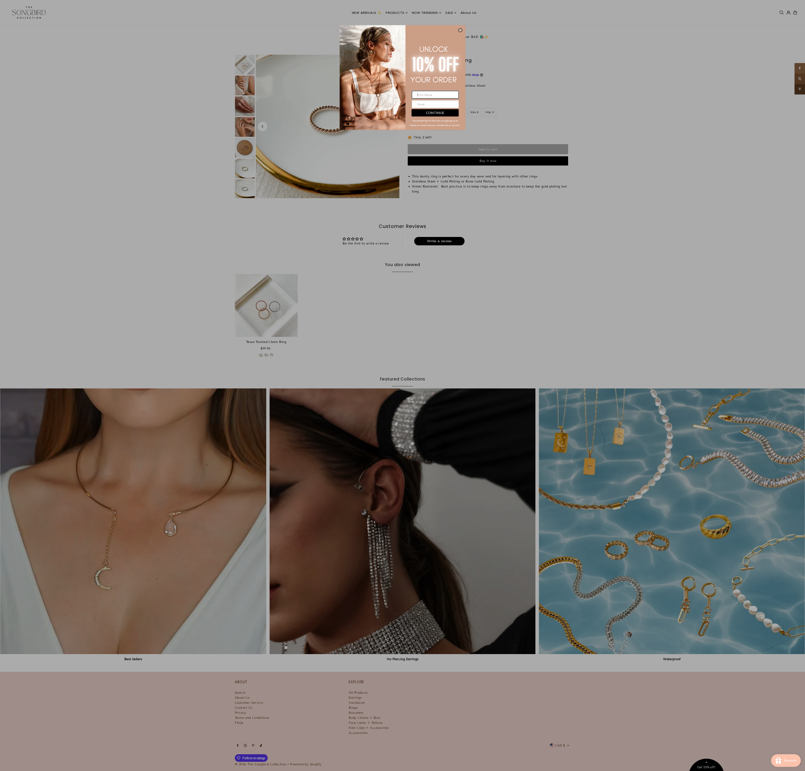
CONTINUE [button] (435, 113)
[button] (460, 30)
